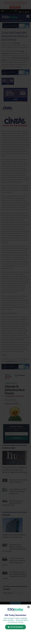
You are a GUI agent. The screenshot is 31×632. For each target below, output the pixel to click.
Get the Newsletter (16, 627)
